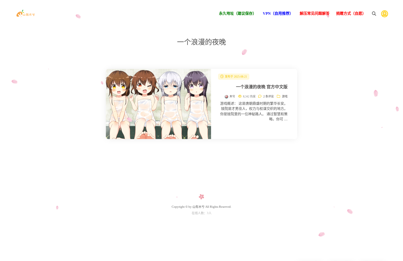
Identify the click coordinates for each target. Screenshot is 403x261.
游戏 (285, 96)
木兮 (232, 96)
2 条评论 (268, 96)
